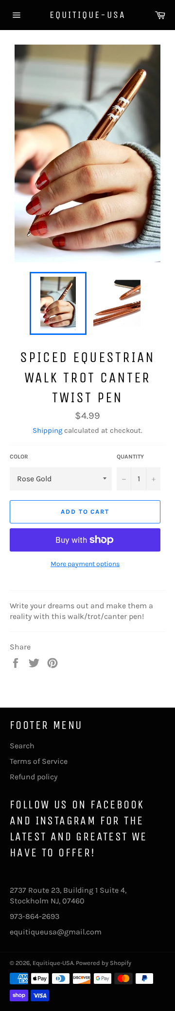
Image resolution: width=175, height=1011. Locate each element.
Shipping (47, 430)
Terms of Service (39, 761)
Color (19, 456)
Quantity (130, 456)
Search (22, 745)
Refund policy (33, 776)
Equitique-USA (88, 14)
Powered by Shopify (103, 962)
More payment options (85, 564)
